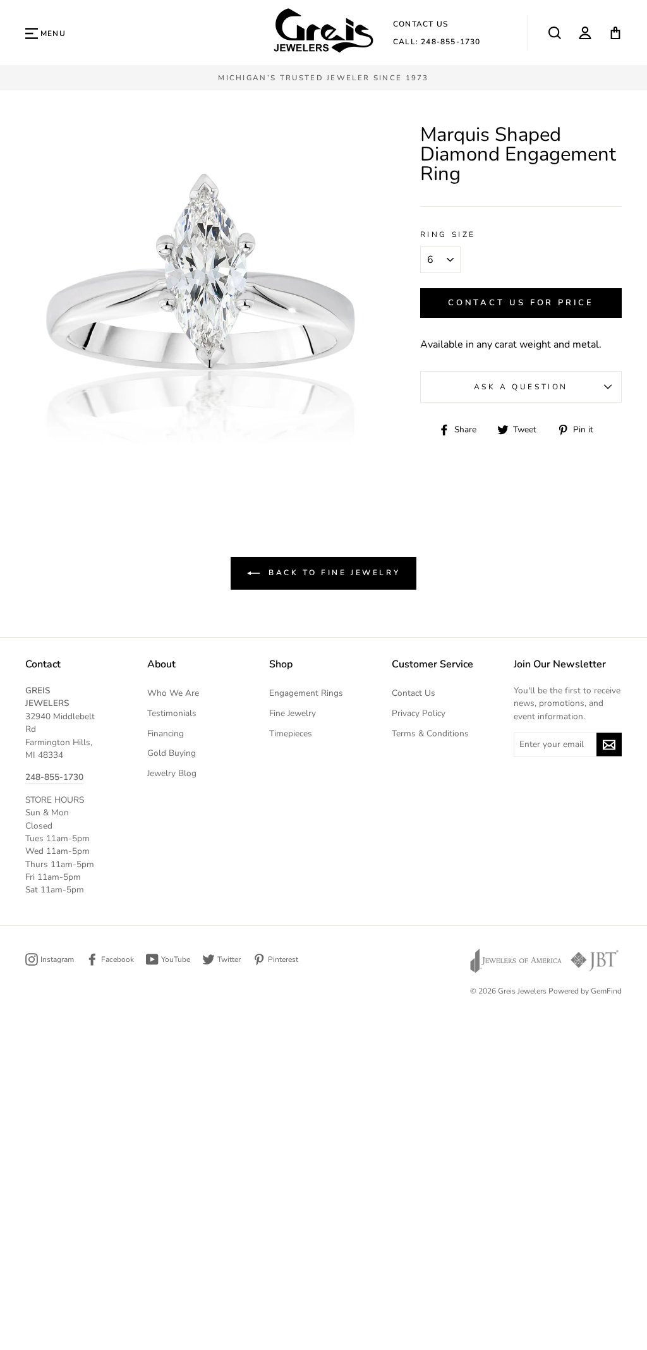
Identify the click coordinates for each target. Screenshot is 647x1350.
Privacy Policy (418, 713)
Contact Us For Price (521, 302)
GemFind (606, 991)
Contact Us (420, 24)
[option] (323, 77)
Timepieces (290, 733)
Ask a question (521, 387)
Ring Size (448, 234)
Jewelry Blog (172, 773)
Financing (165, 733)
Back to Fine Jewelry (333, 573)
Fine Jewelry (292, 713)
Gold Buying (171, 753)
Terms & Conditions (430, 733)
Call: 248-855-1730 (437, 42)
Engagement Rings (306, 693)
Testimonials (172, 713)
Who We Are (173, 693)
